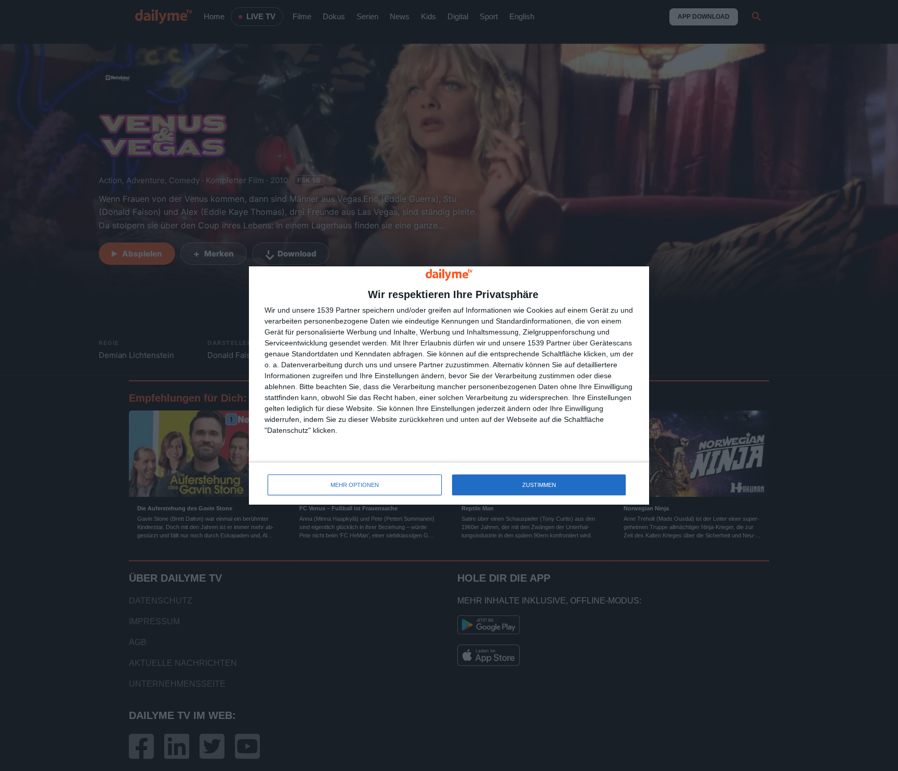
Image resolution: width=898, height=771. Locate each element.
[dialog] (449, 385)
